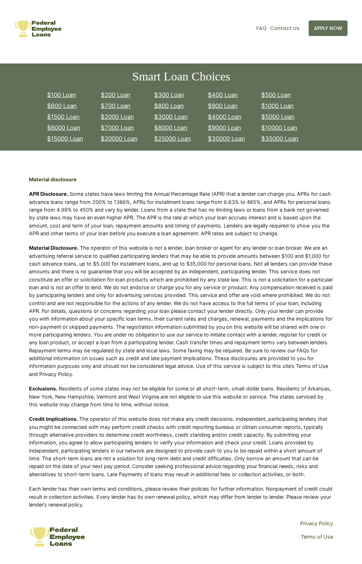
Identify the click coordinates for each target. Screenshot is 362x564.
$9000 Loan (224, 127)
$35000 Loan (279, 138)
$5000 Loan (277, 116)
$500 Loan (276, 94)
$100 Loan (61, 94)
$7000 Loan (117, 127)
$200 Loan (115, 94)
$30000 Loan (226, 138)
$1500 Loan (63, 116)
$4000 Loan (224, 116)
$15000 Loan (65, 138)
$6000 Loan (63, 127)
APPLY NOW (328, 28)
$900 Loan (223, 105)
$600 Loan (62, 105)
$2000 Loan (117, 116)
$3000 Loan (171, 116)
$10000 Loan (279, 127)
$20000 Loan (119, 138)
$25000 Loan (172, 138)
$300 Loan (169, 94)
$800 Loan (169, 105)
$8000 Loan (170, 127)
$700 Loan (115, 105)
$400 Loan (223, 94)
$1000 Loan (277, 105)
